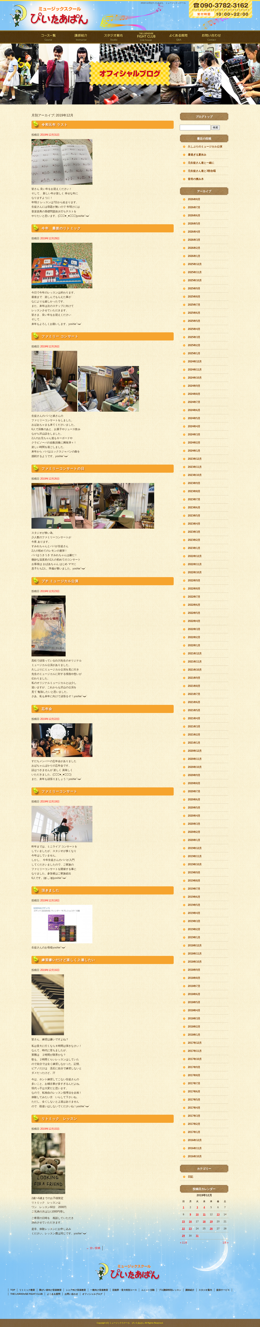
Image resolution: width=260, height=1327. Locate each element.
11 (204, 1214)
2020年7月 (194, 791)
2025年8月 (194, 296)
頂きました (51, 890)
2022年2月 (194, 637)
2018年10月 (195, 961)
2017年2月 (194, 1123)
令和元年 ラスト (55, 124)
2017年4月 (194, 1107)
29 (183, 1235)
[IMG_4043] (48, 1191)
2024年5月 (194, 418)
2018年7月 (194, 986)
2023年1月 (194, 548)
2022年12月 (195, 556)
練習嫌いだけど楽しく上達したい (68, 960)
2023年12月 (195, 458)
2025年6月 (194, 312)
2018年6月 (194, 994)
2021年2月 (194, 734)
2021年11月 (195, 661)
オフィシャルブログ (92, 1294)
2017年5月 (194, 1099)
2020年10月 (195, 767)
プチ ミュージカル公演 (60, 581)
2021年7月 (194, 694)
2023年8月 (194, 491)
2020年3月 (194, 823)
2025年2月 (194, 345)
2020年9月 (194, 775)
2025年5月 (194, 320)
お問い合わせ (211, 37)
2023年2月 (194, 539)
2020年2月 (194, 831)
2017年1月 (194, 1132)
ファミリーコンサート (59, 791)
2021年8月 (194, 685)
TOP (12, 1290)
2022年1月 (194, 645)
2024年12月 (195, 361)
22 (183, 1228)
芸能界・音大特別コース (124, 1290)
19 (211, 1221)
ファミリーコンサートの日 (63, 468)
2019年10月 (195, 864)
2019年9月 (194, 872)
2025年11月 (195, 272)
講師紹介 (81, 37)
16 (190, 1221)
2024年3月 (194, 434)
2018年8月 (194, 977)
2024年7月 (194, 402)
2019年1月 (194, 937)
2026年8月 (194, 199)
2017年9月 (194, 1067)
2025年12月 (195, 264)
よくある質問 (178, 37)
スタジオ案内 (114, 37)
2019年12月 (195, 848)
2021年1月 (194, 742)
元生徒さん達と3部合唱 (202, 170)
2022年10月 (195, 572)
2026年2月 (194, 247)
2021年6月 (194, 702)
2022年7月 (194, 596)
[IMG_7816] (48, 654)
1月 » (226, 1242)
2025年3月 (194, 337)
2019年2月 (194, 929)
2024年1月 (194, 450)
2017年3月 (194, 1115)
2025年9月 (194, 288)
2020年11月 (195, 758)
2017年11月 (195, 1050)
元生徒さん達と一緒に (201, 162)
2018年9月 (194, 969)
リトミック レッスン (59, 1118)
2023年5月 (194, 515)
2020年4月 (194, 815)
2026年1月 (194, 256)
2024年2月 (194, 442)
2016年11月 (195, 1148)
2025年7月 (194, 304)
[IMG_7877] (54, 409)
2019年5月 (194, 904)
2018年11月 (195, 953)
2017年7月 (194, 1083)
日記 (190, 1176)
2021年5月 (194, 710)
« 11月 (183, 1242)
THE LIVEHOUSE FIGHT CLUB (146, 37)
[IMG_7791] (61, 754)
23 (190, 1228)
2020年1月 (194, 840)
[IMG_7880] (61, 182)
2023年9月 (194, 483)
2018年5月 (194, 1002)
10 (197, 1214)
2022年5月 (194, 612)
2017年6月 (194, 1091)
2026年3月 (194, 239)
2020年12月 (195, 750)
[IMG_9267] (61, 840)
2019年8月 (194, 880)
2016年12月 (195, 1140)
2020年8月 (194, 783)
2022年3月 (194, 629)
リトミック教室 (27, 1290)
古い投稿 (93, 1248)
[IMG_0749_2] (47, 1032)
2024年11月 (195, 369)
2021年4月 (194, 718)
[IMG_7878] (108, 409)
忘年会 (47, 709)
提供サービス (223, 1290)
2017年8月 (194, 1075)
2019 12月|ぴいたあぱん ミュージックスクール (163, 3)
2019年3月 (194, 921)
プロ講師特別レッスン (170, 1290)
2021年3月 (194, 726)
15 (183, 1221)
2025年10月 (195, 280)
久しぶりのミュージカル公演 (205, 146)
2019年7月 (194, 888)
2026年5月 (194, 223)
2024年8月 (194, 393)
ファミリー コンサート (60, 336)
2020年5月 (194, 807)
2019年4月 (194, 913)
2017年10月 (195, 1059)
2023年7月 (194, 499)
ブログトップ (204, 116)
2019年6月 (194, 896)
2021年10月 (195, 669)
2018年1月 (194, 1034)
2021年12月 (195, 653)
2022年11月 (195, 564)
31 (197, 1235)
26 (211, 1228)
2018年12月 (195, 945)
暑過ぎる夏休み (197, 154)
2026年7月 (194, 207)
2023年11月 (195, 466)
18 (204, 1221)
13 (218, 1214)
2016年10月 (195, 1156)
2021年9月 (194, 677)
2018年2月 (194, 1026)
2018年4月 (194, 1010)
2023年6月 (194, 507)
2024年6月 (194, 410)
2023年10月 (195, 475)
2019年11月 (195, 856)
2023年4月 (194, 523)
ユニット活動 (148, 1290)
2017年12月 (195, 1042)
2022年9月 (194, 580)
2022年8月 (194, 588)
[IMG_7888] (61, 286)
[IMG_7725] (61, 941)
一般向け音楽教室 (99, 1290)
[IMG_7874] (61, 526)
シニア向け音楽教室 (76, 1290)
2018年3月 (194, 1018)
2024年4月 (194, 426)
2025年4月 (194, 329)
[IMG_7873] (123, 526)
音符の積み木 (196, 178)
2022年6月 (194, 604)
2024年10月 (195, 377)
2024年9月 (194, 385)
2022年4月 (194, 621)
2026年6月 (194, 215)
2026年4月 (194, 231)
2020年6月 (194, 799)
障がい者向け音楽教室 (50, 1290)
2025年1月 (194, 353)
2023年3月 (194, 531)
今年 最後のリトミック (61, 228)
